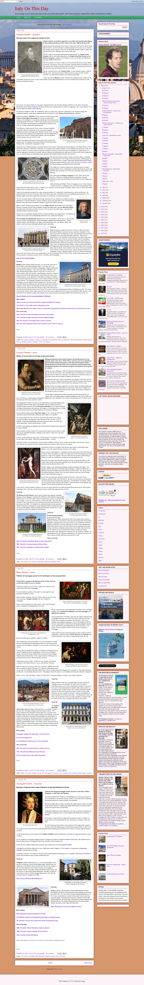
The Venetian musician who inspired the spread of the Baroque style (37, 920)
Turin (40, 342)
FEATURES (38, 17)
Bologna (41, 561)
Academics (102, 511)
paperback (102, 720)
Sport (100, 560)
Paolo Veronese (73, 773)
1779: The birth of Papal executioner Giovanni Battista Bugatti (35, 317)
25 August (105, 93)
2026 (102, 85)
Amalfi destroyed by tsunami (115, 874)
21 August (105, 108)
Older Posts (88, 963)
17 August (105, 127)
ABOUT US (27, 17)
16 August (105, 130)
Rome (58, 561)
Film (100, 526)
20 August (105, 115)
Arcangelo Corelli (33, 956)
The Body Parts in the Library (107, 824)
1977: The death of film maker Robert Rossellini (30, 755)
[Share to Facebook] (64, 337)
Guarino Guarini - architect (28, 34)
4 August (104, 173)
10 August (105, 148)
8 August (104, 158)
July (103, 187)
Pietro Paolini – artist (25, 572)
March (104, 198)
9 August (104, 151)
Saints (100, 554)
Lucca (60, 773)
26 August (105, 90)
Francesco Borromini (63, 340)
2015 (102, 233)
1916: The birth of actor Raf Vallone (27, 935)
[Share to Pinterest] (66, 337)
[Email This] (58, 337)
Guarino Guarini (87, 340)
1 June (109, 310)
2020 (102, 220)
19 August (105, 117)
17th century (24, 340)
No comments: (50, 337)
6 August (104, 163)
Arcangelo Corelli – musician (29, 783)
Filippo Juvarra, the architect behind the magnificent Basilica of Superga (38, 302)
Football (101, 532)
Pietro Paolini (82, 773)
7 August (104, 161)
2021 (102, 217)
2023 (102, 212)
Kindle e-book (103, 766)
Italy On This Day (32, 8)
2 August (104, 178)
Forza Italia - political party (115, 298)
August (104, 88)
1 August (104, 184)
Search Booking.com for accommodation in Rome (66, 906)
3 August (104, 176)
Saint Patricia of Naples (114, 346)
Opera (100, 545)
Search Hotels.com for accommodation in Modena (33, 296)
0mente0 (37, 940)
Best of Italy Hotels (104, 582)
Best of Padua (103, 576)
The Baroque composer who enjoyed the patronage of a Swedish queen (38, 917)
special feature (110, 629)
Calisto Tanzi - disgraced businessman (114, 358)
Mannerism (47, 561)
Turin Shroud (46, 342)
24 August (105, 96)
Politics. (101, 548)
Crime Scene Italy (104, 579)
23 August (105, 98)
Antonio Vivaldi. (67, 845)
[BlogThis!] (60, 337)
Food (100, 529)
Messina (18, 342)
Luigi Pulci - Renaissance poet (111, 135)
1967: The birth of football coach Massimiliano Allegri (32, 547)
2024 (102, 209)
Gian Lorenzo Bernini (34, 108)
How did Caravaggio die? (24, 737)
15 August (105, 132)
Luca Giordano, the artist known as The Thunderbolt (32, 741)
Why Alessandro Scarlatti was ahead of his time (30, 914)
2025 (102, 206)
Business (101, 520)
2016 (102, 230)
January (105, 203)
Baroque (41, 956)
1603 (22, 773)
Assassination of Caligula (114, 275)
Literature (102, 539)
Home (18, 17)
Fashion (101, 523)
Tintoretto (89, 773)
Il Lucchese (55, 773)
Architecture (53, 340)
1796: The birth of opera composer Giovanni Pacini (31, 931)
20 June (109, 286)
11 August (105, 146)
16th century (24, 561)
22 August (105, 105)
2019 (102, 222)
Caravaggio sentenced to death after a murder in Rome (33, 734)
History (53, 956)
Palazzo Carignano (32, 342)
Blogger (83, 981)
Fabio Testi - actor (107, 181)
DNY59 (71, 981)
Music (57, 956)
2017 (102, 228)
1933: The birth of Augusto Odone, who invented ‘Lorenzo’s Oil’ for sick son (39, 323)
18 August (105, 120)
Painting (65, 773)
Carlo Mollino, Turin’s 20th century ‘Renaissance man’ (32, 305)
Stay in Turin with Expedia (25, 258)
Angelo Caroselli (36, 773)
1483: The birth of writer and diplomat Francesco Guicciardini (35, 314)
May (103, 192)
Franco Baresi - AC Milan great (110, 45)
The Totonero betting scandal (116, 381)
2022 (102, 214)
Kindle (110, 720)
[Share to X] (62, 337)
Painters (53, 561)
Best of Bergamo (104, 570)
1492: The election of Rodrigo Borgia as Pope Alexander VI (34, 541)
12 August (105, 143)
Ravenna (62, 956)
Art (37, 561)
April (104, 195)
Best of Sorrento (104, 573)
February (105, 200)
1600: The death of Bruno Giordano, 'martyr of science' (33, 928)
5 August (104, 166)
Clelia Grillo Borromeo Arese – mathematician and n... (111, 101)
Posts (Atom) (58, 969)
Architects (31, 340)
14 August (105, 138)
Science (101, 557)
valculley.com (103, 586)
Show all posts (67, 24)
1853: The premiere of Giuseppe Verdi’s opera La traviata (33, 320)
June (104, 190)
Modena (24, 342)
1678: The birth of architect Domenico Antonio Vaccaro (33, 748)
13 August (105, 140)
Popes (100, 551)
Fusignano (47, 956)
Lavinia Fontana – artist (26, 352)
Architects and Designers (42, 340)
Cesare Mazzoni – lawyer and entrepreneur (111, 111)
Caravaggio (34, 588)
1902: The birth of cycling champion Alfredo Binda (31, 544)
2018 (102, 225)
